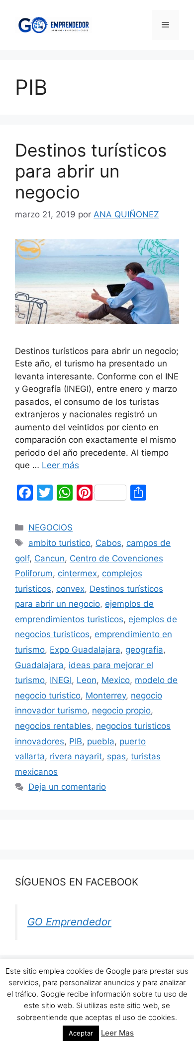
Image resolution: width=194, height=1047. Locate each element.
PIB (75, 741)
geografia (144, 650)
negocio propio (121, 710)
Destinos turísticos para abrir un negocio (91, 171)
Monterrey (106, 695)
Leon (87, 680)
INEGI (61, 680)
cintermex (77, 573)
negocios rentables (53, 726)
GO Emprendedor (69, 921)
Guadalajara (39, 665)
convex (70, 589)
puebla (100, 741)
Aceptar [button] (81, 1033)
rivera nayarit (76, 756)
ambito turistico (59, 543)
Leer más (60, 465)
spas (116, 756)
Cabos (108, 543)
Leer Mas (117, 1033)
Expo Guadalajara (85, 650)
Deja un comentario (67, 787)
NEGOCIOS (50, 527)
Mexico (115, 680)
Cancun (49, 558)
